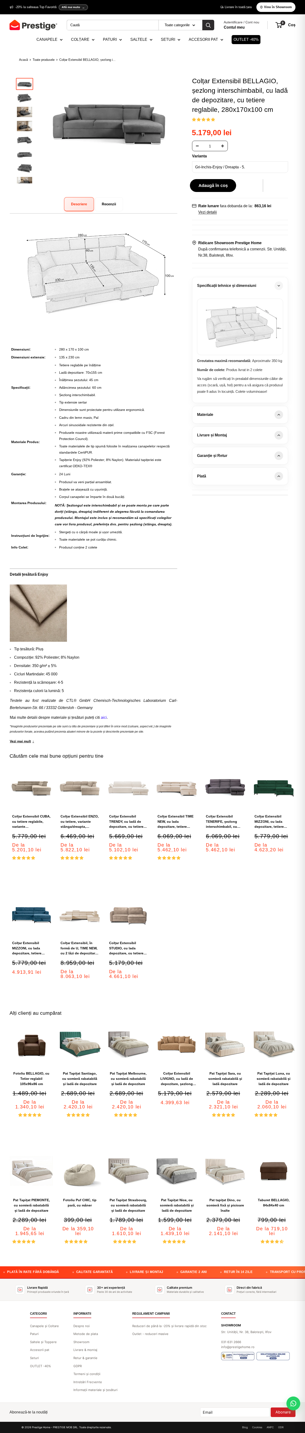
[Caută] (208, 25)
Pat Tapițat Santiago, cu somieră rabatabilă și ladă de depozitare (79, 1078)
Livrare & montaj (85, 1350)
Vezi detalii (207, 212)
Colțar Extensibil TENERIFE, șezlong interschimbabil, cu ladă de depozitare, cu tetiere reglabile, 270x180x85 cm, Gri (224, 821)
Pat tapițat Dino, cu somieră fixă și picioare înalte (225, 1205)
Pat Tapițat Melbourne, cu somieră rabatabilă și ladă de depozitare (128, 1078)
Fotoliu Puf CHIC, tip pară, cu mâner (80, 1202)
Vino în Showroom (278, 7)
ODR (281, 1427)
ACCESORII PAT (203, 39)
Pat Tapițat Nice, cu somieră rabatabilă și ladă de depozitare (177, 1205)
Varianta (199, 156)
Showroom (81, 1342)
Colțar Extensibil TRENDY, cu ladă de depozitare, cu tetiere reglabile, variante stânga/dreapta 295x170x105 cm (126, 821)
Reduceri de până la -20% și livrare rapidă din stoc (169, 1326)
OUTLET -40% (246, 39)
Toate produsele (44, 60)
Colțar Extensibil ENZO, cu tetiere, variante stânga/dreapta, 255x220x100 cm (80, 821)
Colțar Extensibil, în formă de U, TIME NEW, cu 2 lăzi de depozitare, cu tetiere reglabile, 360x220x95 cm (79, 948)
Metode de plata (85, 1334)
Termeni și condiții (86, 1374)
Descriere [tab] (79, 204)
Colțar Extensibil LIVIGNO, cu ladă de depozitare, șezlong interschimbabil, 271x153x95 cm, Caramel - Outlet (176, 1078)
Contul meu (234, 27)
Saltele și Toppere (43, 1342)
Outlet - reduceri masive (150, 1334)
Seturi (34, 1358)
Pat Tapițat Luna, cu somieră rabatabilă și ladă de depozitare (273, 1078)
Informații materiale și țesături (95, 1390)
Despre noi (81, 1326)
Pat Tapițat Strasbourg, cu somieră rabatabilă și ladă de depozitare (128, 1205)
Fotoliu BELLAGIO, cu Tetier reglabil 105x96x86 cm (31, 1078)
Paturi (34, 1334)
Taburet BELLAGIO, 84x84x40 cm (274, 1202)
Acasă (23, 60)
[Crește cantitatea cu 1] (223, 146)
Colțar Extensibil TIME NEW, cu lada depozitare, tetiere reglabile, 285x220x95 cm (175, 821)
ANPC (270, 1427)
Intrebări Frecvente (87, 1382)
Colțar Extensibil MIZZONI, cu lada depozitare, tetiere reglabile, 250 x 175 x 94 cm (271, 821)
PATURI (110, 39)
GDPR (77, 1366)
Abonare (283, 1412)
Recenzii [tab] (109, 204)
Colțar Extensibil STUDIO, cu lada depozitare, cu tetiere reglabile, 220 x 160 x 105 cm (126, 948)
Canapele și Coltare (44, 1326)
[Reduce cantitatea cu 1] (197, 146)
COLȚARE (80, 39)
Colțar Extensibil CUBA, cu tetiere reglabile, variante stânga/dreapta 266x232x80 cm (31, 821)
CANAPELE (46, 39)
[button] (204, 120)
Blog (245, 1427)
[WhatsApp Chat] (293, 1403)
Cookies (257, 1427)
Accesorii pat (39, 1350)
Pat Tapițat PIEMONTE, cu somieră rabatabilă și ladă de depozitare (31, 1205)
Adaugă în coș (213, 185)
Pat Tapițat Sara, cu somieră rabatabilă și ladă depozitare (225, 1078)
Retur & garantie (85, 1358)
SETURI (168, 39)
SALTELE (138, 39)
